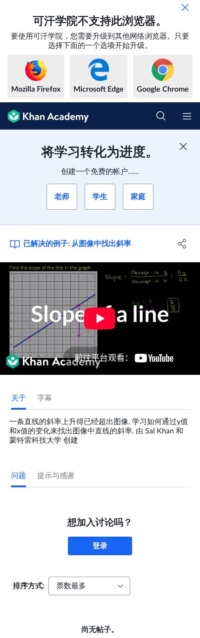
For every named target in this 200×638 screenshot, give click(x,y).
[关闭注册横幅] (183, 146)
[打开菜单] (187, 116)
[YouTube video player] (100, 318)
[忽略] (185, 7)
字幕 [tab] (44, 398)
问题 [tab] (18, 475)
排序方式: (29, 586)
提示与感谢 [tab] (55, 475)
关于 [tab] (18, 398)
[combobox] (89, 586)
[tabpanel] (100, 427)
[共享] (182, 243)
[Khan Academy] (44, 116)
